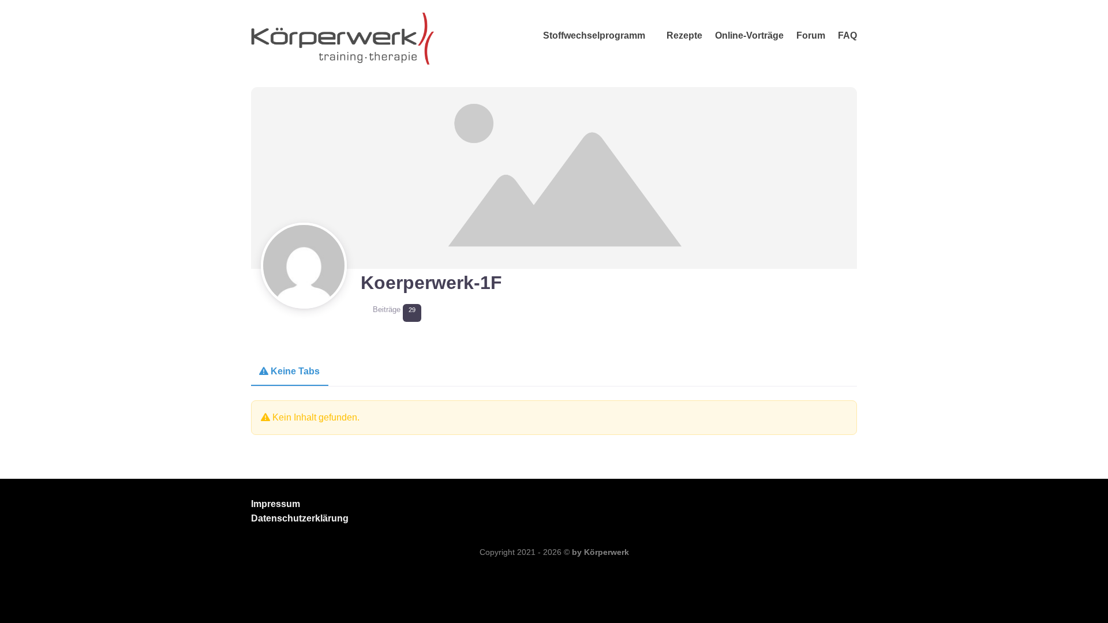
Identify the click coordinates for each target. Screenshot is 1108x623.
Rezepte (684, 35)
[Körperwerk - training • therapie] (343, 34)
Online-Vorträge (749, 35)
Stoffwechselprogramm (594, 35)
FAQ (847, 35)
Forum (810, 35)
